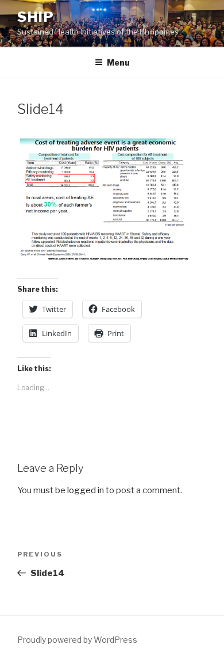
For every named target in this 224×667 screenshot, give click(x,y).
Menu (118, 62)
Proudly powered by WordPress (77, 640)
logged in (85, 490)
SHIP (36, 17)
